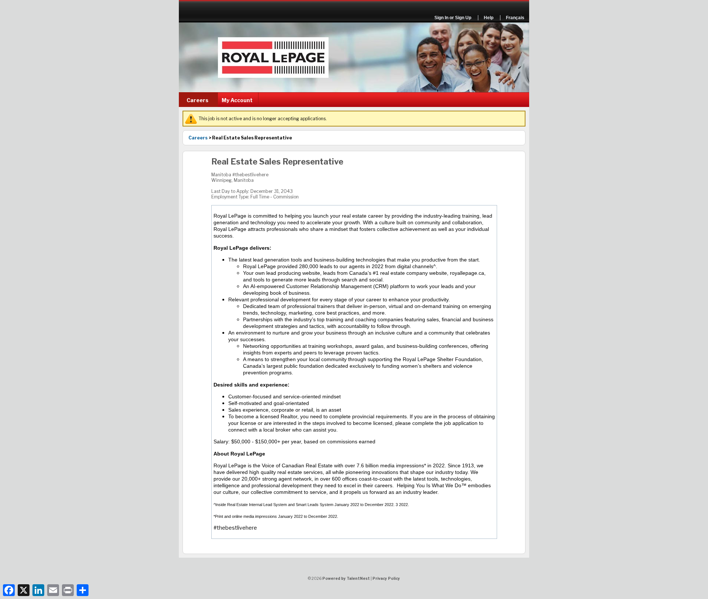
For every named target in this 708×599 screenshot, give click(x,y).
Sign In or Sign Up (452, 17)
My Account (237, 100)
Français (515, 17)
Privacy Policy (386, 578)
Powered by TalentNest (346, 578)
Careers (197, 100)
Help (488, 17)
